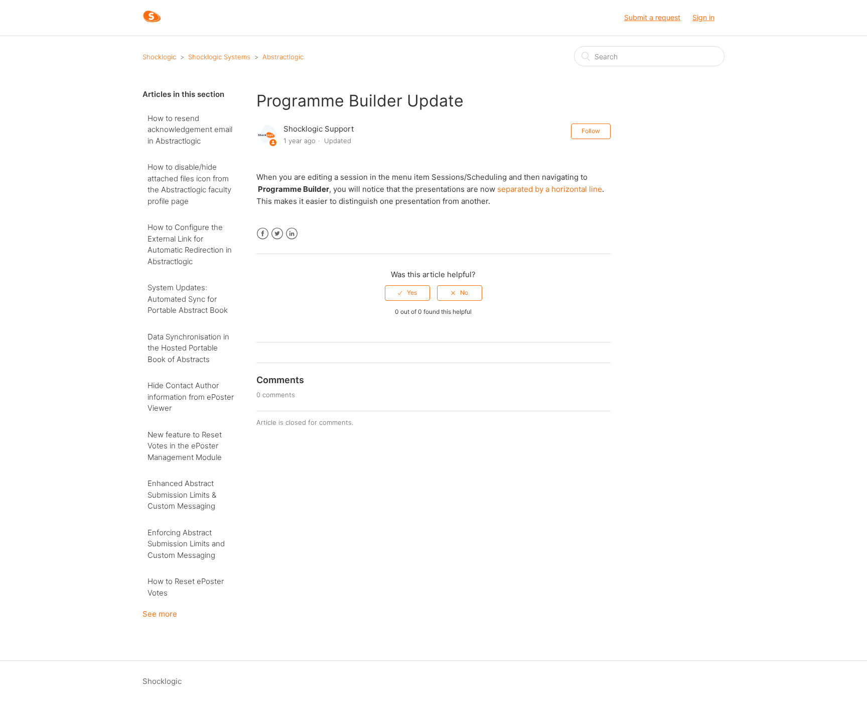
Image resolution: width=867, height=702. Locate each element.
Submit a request (652, 17)
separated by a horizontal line (549, 189)
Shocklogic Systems (219, 57)
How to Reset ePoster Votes (186, 587)
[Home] (151, 23)
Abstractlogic (283, 57)
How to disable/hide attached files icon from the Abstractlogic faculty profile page (189, 184)
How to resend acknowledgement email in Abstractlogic (190, 129)
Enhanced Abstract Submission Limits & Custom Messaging (182, 495)
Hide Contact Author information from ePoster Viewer (191, 397)
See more (159, 614)
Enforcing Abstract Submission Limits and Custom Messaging (186, 544)
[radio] (407, 292)
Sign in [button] (703, 17)
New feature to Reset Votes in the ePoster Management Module (185, 446)
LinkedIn (291, 233)
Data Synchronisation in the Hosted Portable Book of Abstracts (188, 348)
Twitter (277, 233)
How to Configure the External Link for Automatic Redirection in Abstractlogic (190, 244)
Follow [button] (591, 131)
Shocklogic (159, 57)
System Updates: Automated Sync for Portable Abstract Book (188, 299)
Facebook (262, 233)
